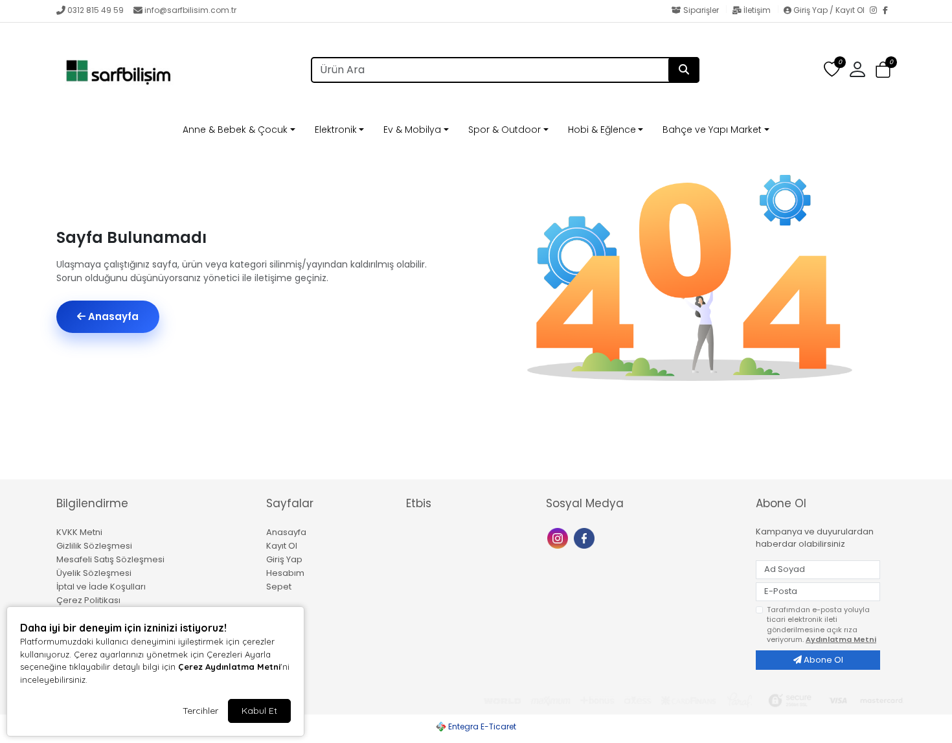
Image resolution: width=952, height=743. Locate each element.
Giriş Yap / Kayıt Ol (829, 10)
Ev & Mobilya (412, 129)
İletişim (757, 10)
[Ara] (683, 70)
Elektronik (336, 129)
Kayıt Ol (281, 546)
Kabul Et (259, 710)
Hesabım (285, 573)
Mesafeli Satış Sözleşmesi (110, 559)
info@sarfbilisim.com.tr (190, 10)
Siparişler (701, 10)
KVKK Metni (79, 532)
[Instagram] (876, 11)
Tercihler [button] (200, 710)
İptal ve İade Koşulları (101, 586)
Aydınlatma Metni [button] (841, 639)
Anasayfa (112, 316)
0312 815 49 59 (95, 10)
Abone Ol (822, 660)
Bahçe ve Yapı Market (712, 129)
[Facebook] (889, 11)
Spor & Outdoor (504, 129)
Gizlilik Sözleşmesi (94, 546)
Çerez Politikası (88, 600)
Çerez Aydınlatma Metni (229, 666)
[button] (883, 70)
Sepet (278, 586)
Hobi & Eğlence (602, 129)
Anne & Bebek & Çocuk (235, 129)
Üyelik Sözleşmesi (93, 573)
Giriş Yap (284, 559)
